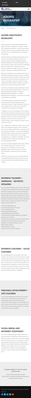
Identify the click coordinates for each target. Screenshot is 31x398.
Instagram (10, 394)
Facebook (2, 394)
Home (2, 28)
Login (16, 2)
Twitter (5, 394)
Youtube (13, 394)
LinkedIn (7, 394)
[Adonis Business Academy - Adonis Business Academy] (6, 9)
